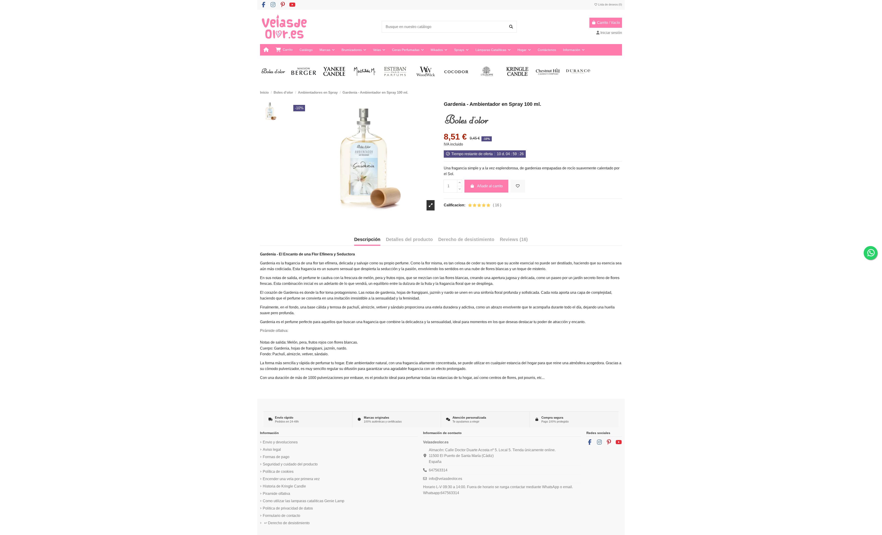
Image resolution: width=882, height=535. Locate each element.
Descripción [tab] (367, 239)
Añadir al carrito (490, 186)
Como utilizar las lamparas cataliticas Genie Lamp (303, 501)
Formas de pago (276, 457)
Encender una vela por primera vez (291, 479)
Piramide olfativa (276, 494)
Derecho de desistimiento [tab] (466, 239)
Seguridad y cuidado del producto (290, 464)
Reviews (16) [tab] (514, 239)
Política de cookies (278, 471)
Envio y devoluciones (280, 442)
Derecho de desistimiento (287, 523)
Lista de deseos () (609, 4)
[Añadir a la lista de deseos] (517, 186)
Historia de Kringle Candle (284, 486)
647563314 (438, 470)
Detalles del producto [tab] (409, 239)
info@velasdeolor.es (445, 479)
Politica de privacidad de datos (288, 508)
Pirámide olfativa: (274, 331)
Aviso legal (272, 449)
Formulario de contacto (281, 516)
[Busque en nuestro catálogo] (511, 27)
